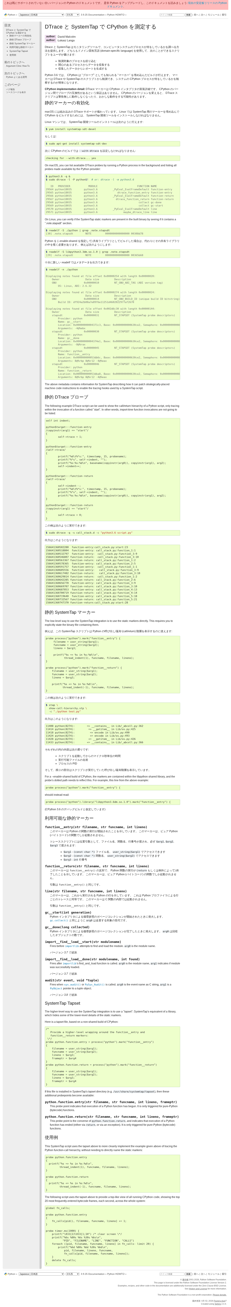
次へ (203, 14)
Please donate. (220, 1295)
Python (11, 14)
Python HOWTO (115, 14)
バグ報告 (10, 89)
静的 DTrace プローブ (20, 39)
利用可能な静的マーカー (21, 47)
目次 (7, 25)
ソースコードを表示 (16, 92)
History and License (198, 1289)
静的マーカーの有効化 (20, 36)
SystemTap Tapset (18, 51)
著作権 (185, 1279)
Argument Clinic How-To (18, 66)
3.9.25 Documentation (93, 14)
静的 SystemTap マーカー (22, 43)
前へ (196, 14)
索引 (224, 14)
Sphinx (218, 1304)
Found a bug (219, 1301)
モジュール (214, 14)
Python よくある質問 (16, 77)
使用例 (12, 55)
